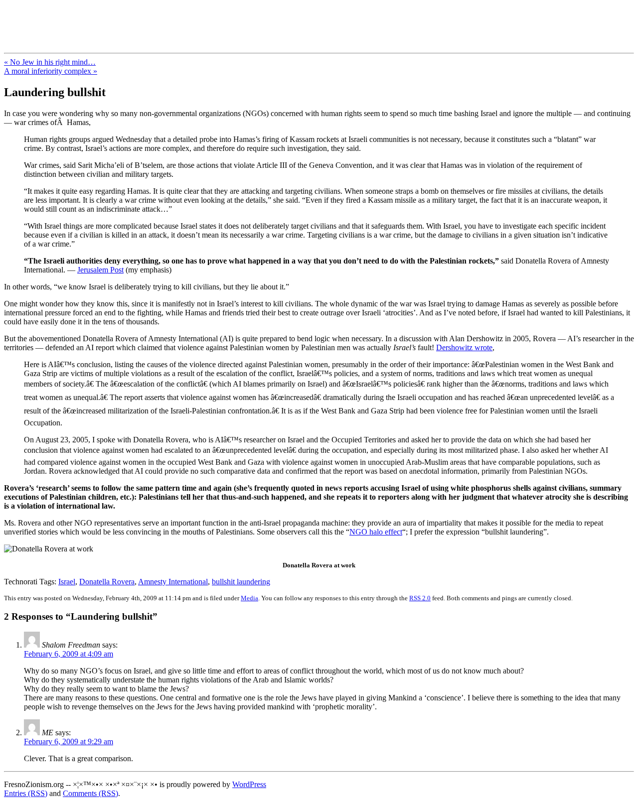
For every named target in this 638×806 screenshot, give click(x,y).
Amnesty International (173, 581)
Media (249, 598)
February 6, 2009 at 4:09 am (68, 654)
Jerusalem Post (100, 270)
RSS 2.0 (420, 598)
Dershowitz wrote (464, 347)
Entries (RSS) (25, 793)
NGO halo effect (375, 532)
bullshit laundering (241, 581)
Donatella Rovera (107, 581)
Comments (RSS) (90, 793)
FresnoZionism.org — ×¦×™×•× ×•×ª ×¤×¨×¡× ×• (165, 19)
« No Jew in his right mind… (50, 62)
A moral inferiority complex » (50, 71)
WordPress (249, 784)
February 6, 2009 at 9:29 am (68, 741)
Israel (66, 581)
